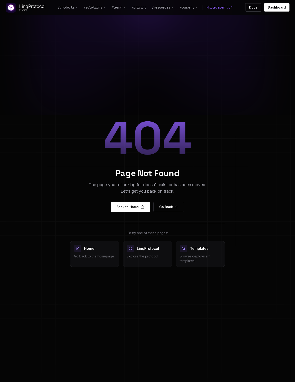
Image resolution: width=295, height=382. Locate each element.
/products (66, 7)
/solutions (93, 7)
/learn (116, 7)
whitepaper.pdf (219, 7)
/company (187, 7)
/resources (161, 7)
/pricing (139, 7)
